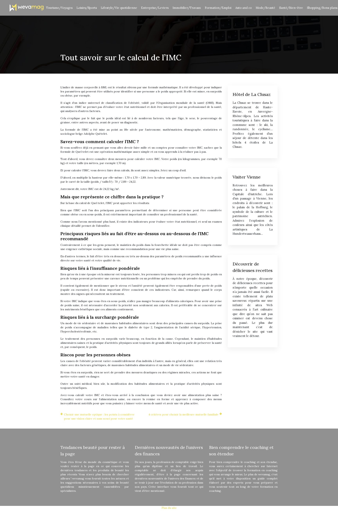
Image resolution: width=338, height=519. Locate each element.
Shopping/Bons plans (322, 8)
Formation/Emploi (218, 8)
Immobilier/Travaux (187, 8)
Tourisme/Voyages (59, 8)
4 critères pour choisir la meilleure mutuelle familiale (183, 414)
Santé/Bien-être (291, 8)
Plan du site (169, 508)
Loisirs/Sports (86, 8)
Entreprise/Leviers (155, 8)
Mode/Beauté (265, 8)
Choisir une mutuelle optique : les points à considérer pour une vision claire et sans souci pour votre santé (99, 416)
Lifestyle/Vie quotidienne (119, 8)
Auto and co (243, 8)
